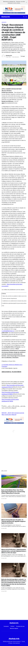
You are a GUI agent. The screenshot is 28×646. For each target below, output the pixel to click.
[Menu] (26, 17)
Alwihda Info (5, 17)
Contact (12, 626)
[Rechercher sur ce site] (24, 17)
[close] (26, 2)
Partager (23, 56)
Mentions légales (14, 628)
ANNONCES (4, 22)
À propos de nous (20, 626)
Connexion (6, 626)
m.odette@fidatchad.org (8, 331)
